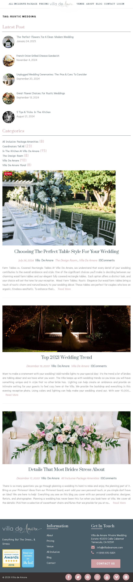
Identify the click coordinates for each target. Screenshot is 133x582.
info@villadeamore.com (109, 547)
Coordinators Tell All (13, 146)
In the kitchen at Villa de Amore (20, 151)
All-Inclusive (53, 551)
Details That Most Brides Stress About (66, 469)
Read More (64, 289)
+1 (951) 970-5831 (105, 552)
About (90, 4)
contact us (106, 563)
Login (120, 4)
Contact (109, 4)
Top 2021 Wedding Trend (66, 357)
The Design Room (12, 155)
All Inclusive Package (23, 4)
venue (80, 4)
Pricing (44, 4)
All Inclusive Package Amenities (20, 141)
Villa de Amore (10, 160)
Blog (99, 4)
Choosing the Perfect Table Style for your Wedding (66, 251)
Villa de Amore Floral (14, 165)
